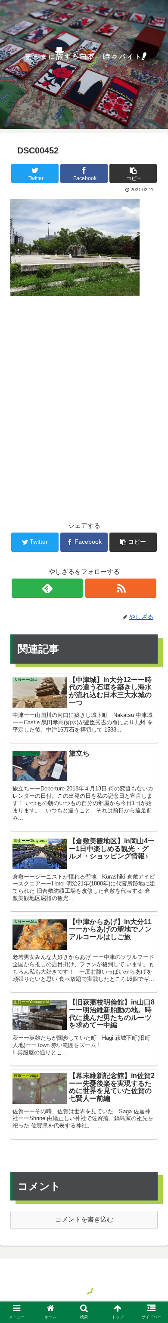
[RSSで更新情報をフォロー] (120, 588)
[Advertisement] (84, 394)
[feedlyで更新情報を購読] (47, 588)
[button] (151, 929)
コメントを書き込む (84, 1219)
